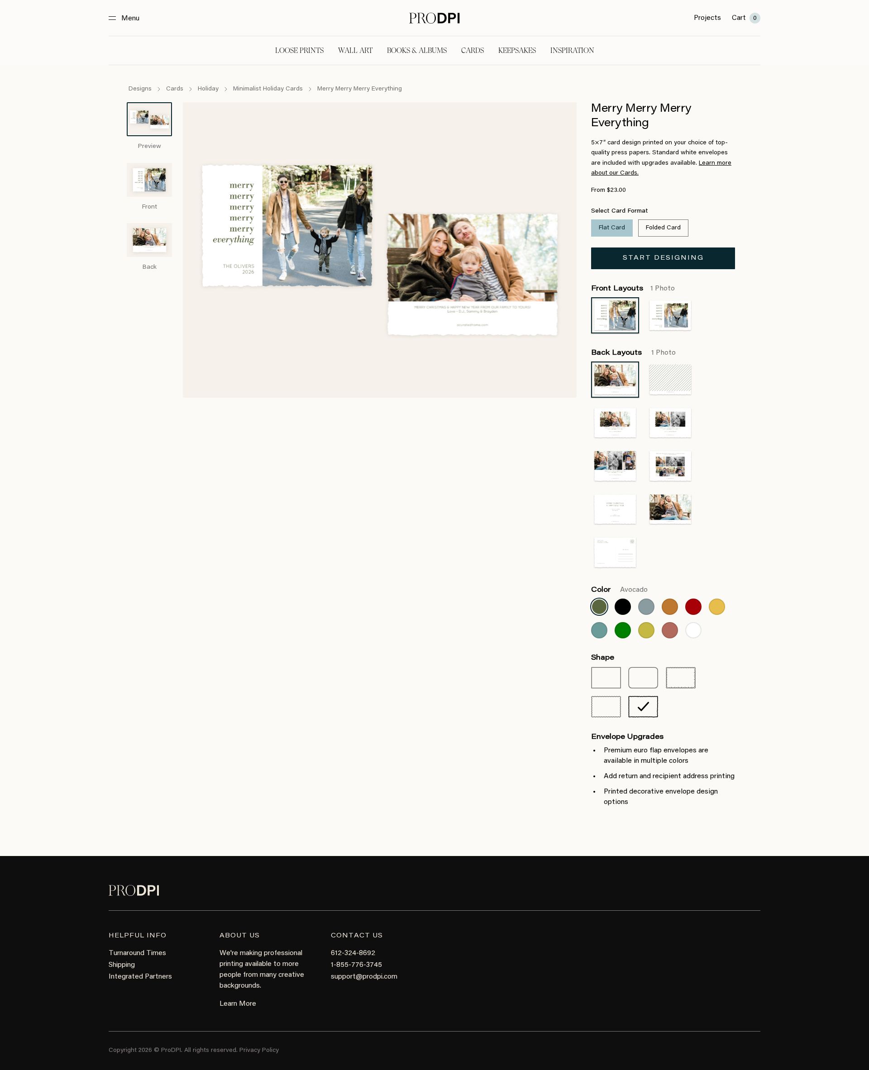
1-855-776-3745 (356, 965)
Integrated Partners (140, 976)
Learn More (238, 1004)
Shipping (122, 965)
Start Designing (663, 258)
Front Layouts (633, 288)
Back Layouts (633, 353)
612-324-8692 (353, 953)
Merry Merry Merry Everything (359, 89)
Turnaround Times (137, 953)
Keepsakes (517, 50)
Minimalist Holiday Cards (268, 89)
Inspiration (572, 50)
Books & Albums (417, 50)
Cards (472, 50)
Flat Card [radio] (612, 228)
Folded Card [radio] (663, 228)
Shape (602, 657)
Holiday (208, 89)
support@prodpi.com (364, 976)
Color (619, 590)
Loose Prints (299, 50)
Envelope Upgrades (627, 737)
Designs (140, 89)
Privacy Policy (259, 1050)
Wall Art (355, 50)
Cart (744, 18)
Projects (707, 18)
